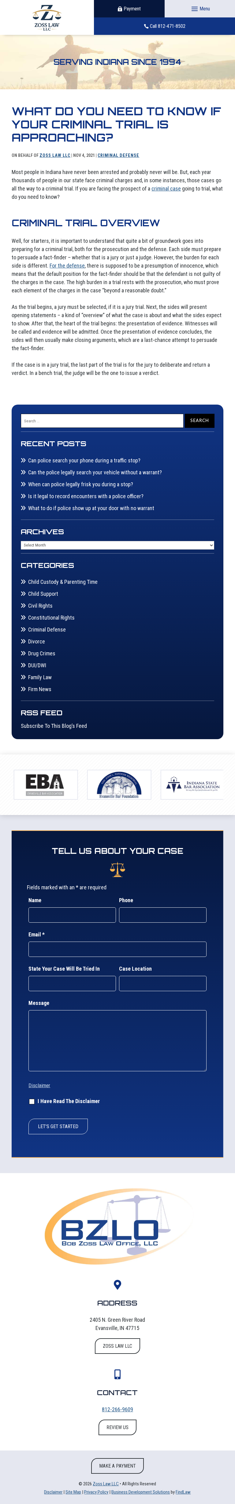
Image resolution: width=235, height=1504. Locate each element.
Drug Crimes (41, 653)
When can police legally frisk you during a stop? (80, 484)
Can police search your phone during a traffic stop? (84, 460)
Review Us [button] (117, 1427)
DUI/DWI (37, 665)
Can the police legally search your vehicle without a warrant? (95, 472)
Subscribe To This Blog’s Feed (54, 726)
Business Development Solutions (140, 1492)
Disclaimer (39, 1085)
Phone (126, 900)
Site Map (73, 1492)
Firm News (39, 689)
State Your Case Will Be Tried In (64, 968)
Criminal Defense (118, 155)
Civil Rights (40, 605)
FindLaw (183, 1492)
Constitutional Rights (51, 617)
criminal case (166, 188)
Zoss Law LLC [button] (117, 1346)
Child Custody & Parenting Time (63, 582)
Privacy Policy (96, 1492)
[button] (200, 9)
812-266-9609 (117, 1409)
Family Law (40, 677)
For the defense (67, 265)
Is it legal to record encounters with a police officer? (86, 496)
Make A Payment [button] (117, 1466)
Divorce (36, 641)
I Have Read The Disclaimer (69, 1101)
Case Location (135, 968)
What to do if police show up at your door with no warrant (91, 508)
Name (34, 900)
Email (36, 934)
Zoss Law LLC (54, 155)
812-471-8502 (171, 26)
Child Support (43, 594)
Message (38, 1003)
